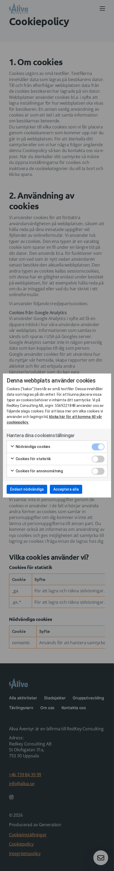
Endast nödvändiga (27, 489)
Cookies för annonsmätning (39, 471)
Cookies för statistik (33, 459)
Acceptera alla (66, 489)
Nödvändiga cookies (32, 447)
